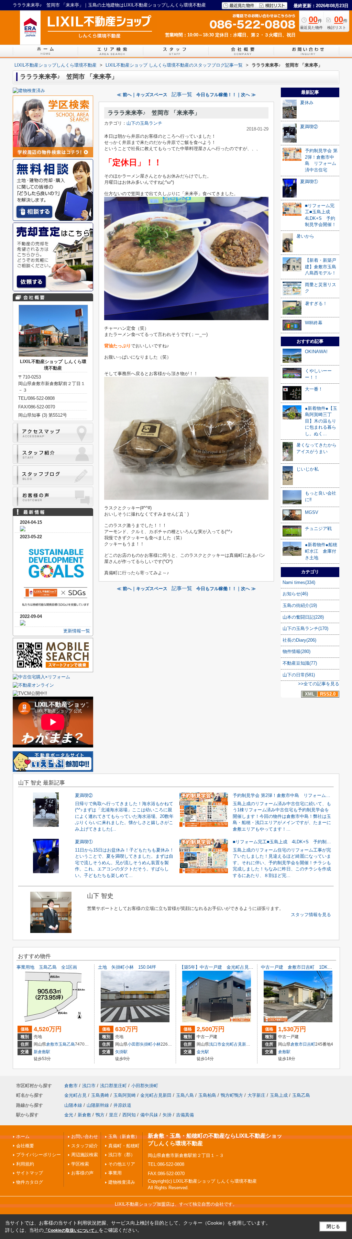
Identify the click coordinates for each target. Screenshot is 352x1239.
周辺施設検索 (84, 1154)
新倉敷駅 (42, 1051)
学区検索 (80, 1164)
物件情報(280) (296, 651)
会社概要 (25, 1145)
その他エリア (121, 1164)
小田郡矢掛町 (140, 1044)
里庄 (113, 1114)
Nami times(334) (299, 582)
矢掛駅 (121, 1051)
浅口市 (215, 1044)
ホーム (23, 1136)
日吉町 (309, 1044)
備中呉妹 (149, 1114)
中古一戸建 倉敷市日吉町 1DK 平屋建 (303, 967)
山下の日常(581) (299, 674)
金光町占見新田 (235, 1044)
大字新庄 (256, 1095)
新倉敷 (84, 1114)
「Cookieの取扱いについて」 (71, 1230)
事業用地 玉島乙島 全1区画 (48, 967)
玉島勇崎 (100, 1095)
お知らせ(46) (295, 593)
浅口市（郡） (121, 1154)
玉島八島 (185, 1095)
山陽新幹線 (98, 1105)
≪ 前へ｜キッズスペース (142, 94)
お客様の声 (82, 1172)
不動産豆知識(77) (300, 663)
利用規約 (25, 1164)
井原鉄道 (122, 1105)
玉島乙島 (66, 1044)
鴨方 (100, 1114)
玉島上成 (279, 1095)
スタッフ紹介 (84, 1145)
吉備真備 (185, 1114)
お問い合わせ (84, 1136)
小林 (156, 1044)
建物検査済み (121, 1182)
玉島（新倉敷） (124, 1136)
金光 (68, 1114)
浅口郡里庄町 (113, 1085)
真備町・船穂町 (124, 1145)
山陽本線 (73, 1105)
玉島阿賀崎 (124, 1095)
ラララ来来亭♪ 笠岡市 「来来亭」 (154, 113)
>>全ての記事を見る (318, 683)
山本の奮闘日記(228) (303, 617)
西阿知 (129, 1114)
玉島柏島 (207, 1095)
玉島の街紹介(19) (300, 605)
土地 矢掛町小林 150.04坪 (127, 967)
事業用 (115, 1172)
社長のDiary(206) (299, 640)
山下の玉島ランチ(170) (305, 628)
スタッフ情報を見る (311, 914)
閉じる (333, 1226)
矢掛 (167, 1114)
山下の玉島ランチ (144, 123)
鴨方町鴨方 (232, 1095)
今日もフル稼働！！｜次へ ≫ (226, 94)
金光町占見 (75, 1095)
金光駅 (203, 1051)
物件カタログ (29, 1182)
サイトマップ (29, 1172)
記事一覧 (182, 94)
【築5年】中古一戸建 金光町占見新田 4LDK (226, 967)
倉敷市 (52, 1044)
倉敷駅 (284, 1051)
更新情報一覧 (76, 630)
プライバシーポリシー (38, 1154)
